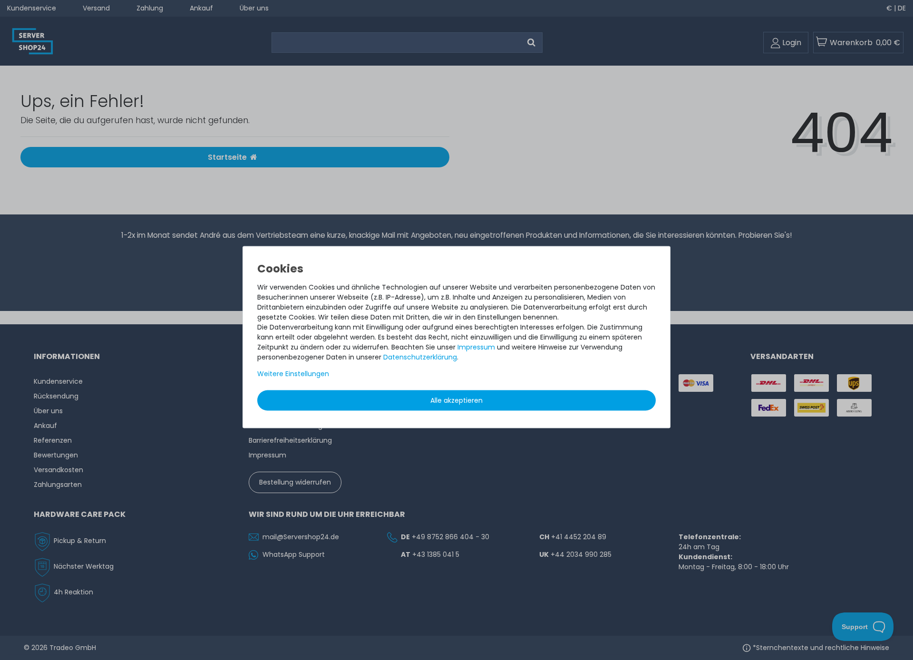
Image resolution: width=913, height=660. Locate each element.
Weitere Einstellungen (293, 374)
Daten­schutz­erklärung (420, 357)
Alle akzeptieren (456, 400)
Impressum (476, 347)
